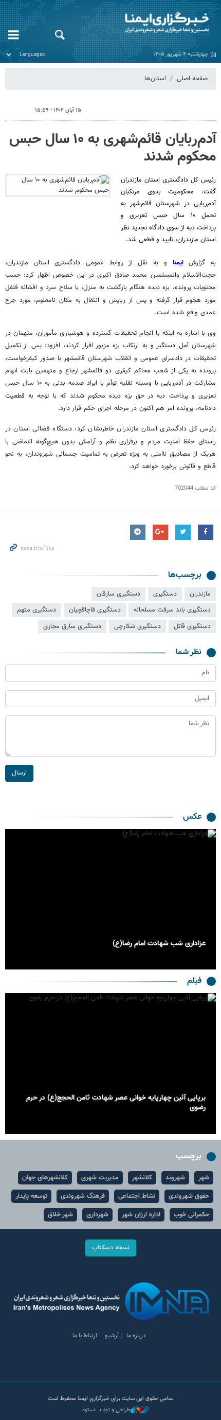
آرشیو (112, 1335)
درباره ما (136, 1335)
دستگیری (165, 594)
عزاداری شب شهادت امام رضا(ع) (159, 943)
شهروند (175, 1178)
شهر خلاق (60, 1215)
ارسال (19, 773)
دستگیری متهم (36, 610)
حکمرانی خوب (191, 1215)
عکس (192, 817)
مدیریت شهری (100, 1178)
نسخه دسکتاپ (111, 1248)
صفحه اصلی (192, 79)
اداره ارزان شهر (141, 1215)
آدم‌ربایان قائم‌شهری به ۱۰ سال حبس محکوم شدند (112, 148)
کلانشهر (142, 1178)
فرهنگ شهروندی (83, 1196)
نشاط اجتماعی (136, 1196)
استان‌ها (155, 79)
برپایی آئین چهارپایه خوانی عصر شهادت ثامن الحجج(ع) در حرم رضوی (116, 1103)
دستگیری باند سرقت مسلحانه (172, 610)
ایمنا (147, 23)
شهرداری (97, 1215)
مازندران (200, 594)
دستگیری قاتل (192, 626)
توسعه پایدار (31, 1196)
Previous (205, 899)
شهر (203, 1178)
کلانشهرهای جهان (45, 1178)
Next (15, 899)
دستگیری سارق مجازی (72, 626)
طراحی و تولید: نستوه (106, 1410)
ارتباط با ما (84, 1335)
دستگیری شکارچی (137, 626)
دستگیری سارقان (118, 594)
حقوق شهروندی (189, 1196)
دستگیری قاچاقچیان (95, 610)
